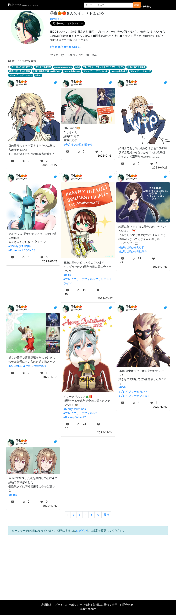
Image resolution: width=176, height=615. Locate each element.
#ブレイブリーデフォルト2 (80, 413)
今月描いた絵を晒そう (22, 67)
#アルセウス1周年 (19, 246)
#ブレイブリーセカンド (133, 391)
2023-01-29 (160, 167)
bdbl (77, 67)
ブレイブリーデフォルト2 (95, 71)
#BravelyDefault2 (74, 417)
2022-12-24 (105, 432)
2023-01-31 (105, 155)
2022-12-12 (50, 505)
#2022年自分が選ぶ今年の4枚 (27, 366)
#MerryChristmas (74, 409)
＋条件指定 (146, 7)
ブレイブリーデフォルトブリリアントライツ (103, 67)
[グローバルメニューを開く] (163, 4)
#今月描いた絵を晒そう (78, 144)
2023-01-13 (160, 266)
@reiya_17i (56, 19)
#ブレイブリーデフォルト (134, 395)
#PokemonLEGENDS (21, 250)
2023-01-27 (105, 298)
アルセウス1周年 (43, 67)
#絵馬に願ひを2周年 (131, 247)
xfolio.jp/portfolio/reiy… (65, 46)
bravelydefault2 (119, 71)
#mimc (12, 494)
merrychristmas (72, 71)
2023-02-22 (50, 165)
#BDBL (67, 275)
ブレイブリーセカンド (140, 71)
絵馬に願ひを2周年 (136, 67)
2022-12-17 (160, 406)
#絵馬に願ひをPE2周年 (132, 251)
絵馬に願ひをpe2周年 (19, 71)
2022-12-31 (50, 377)
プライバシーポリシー (68, 604)
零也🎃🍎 (21, 81)
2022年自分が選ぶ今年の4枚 (47, 71)
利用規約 (46, 604)
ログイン (81, 530)
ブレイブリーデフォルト (20, 75)
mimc (38, 75)
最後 (106, 514)
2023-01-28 (50, 261)
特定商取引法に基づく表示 (100, 604)
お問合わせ (126, 604)
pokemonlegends (63, 67)
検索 (136, 4)
